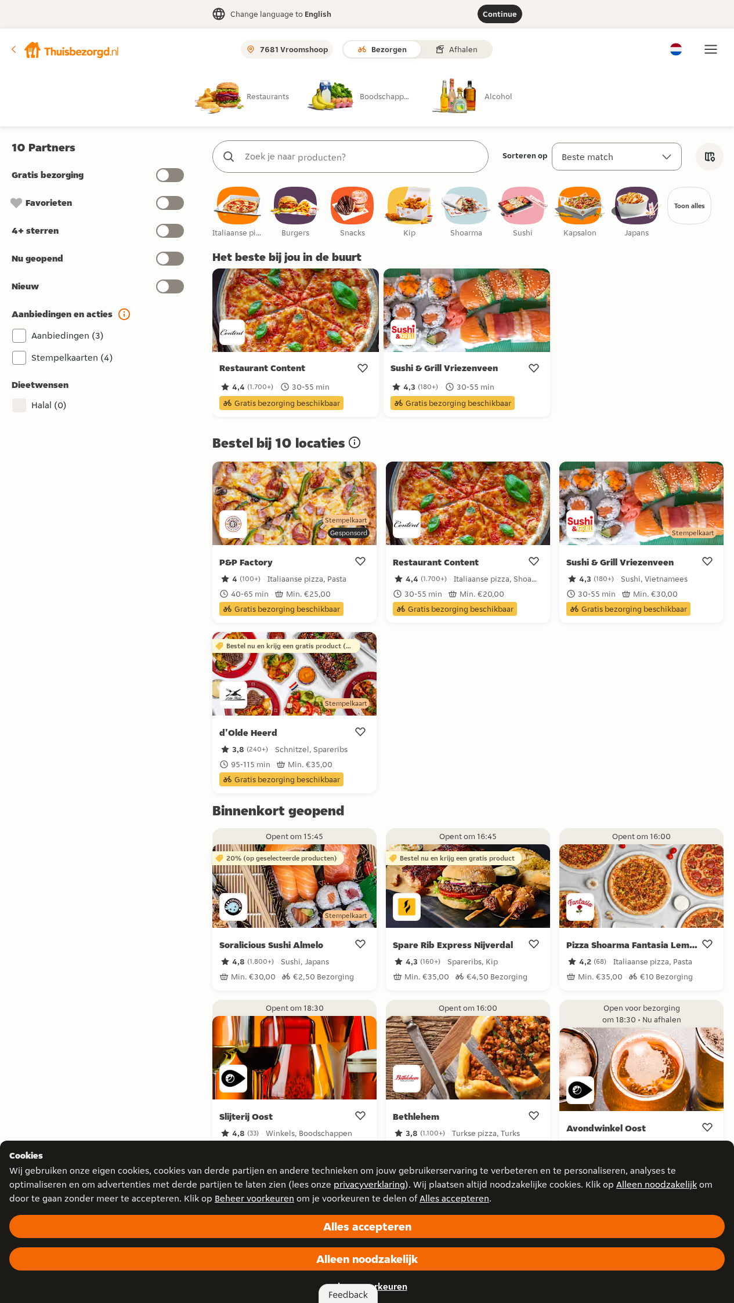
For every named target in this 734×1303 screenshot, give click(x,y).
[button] (64, 49)
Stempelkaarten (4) (72, 357)
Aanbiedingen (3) (67, 335)
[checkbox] (238, 212)
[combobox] (362, 157)
